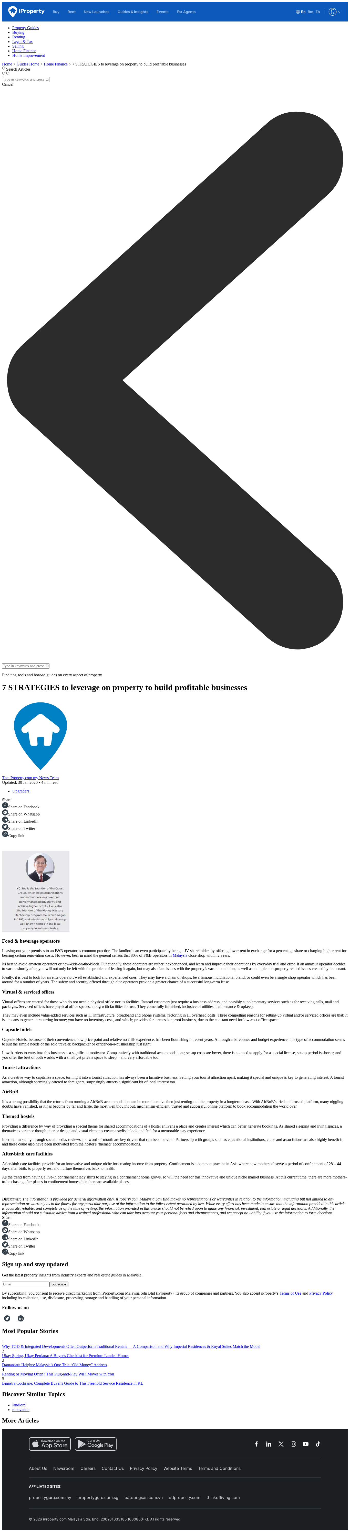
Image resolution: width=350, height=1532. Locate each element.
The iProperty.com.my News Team (30, 778)
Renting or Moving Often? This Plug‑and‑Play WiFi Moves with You (58, 1374)
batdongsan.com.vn (144, 1497)
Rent (72, 11)
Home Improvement (28, 55)
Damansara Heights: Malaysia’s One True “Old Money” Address (54, 1365)
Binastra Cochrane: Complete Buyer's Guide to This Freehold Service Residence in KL (72, 1383)
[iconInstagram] (12, 1320)
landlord (19, 1405)
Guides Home (28, 64)
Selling (18, 46)
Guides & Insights (133, 11)
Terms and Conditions (219, 1468)
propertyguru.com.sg (97, 1497)
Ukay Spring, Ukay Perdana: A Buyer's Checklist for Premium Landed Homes (65, 1355)
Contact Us (113, 1468)
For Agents (186, 11)
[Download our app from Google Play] (96, 1444)
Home (7, 64)
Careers (88, 1468)
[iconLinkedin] (21, 1320)
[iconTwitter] (7, 1320)
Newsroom (63, 1468)
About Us (38, 1468)
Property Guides (25, 28)
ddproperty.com (184, 1497)
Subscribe (59, 1284)
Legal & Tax (22, 41)
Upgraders (20, 791)
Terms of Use (290, 1293)
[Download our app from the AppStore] (50, 1444)
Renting (18, 37)
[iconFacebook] (3, 1320)
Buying (18, 32)
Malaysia (180, 955)
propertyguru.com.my (50, 1497)
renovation (20, 1409)
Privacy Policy (321, 1293)
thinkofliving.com (223, 1497)
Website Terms (177, 1468)
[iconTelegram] (16, 1320)
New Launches (96, 11)
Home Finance (24, 51)
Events (163, 11)
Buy (56, 11)
